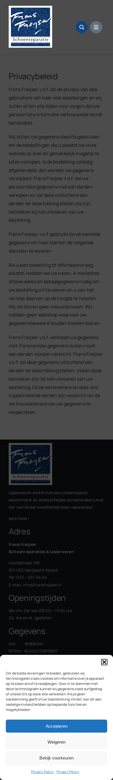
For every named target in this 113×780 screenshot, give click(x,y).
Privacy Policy (42, 771)
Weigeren (56, 742)
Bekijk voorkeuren (56, 757)
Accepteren (57, 726)
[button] (104, 662)
